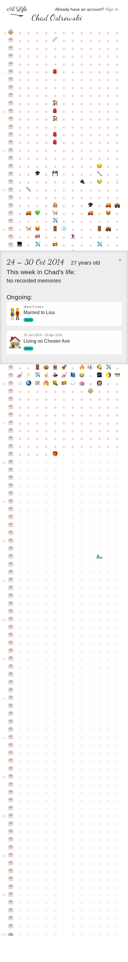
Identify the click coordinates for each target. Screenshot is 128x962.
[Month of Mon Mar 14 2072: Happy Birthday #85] (11, 816)
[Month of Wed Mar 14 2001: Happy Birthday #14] (11, 143)
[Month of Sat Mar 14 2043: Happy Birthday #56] (11, 588)
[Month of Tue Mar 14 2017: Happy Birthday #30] (11, 384)
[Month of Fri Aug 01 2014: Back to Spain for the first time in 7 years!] (55, 245)
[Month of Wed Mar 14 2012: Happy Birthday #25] (11, 229)
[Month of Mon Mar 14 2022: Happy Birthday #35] (11, 423)
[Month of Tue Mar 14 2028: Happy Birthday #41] (11, 470)
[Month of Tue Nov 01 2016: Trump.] (81, 376)
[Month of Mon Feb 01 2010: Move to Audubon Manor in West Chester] (108, 206)
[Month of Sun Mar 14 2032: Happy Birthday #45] (11, 502)
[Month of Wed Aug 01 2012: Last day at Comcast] (55, 229)
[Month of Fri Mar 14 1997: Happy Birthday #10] (11, 111)
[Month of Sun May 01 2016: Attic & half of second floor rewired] (28, 376)
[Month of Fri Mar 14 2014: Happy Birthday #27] (11, 245)
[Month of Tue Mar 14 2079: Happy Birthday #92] (11, 871)
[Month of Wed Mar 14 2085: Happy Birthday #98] (11, 918)
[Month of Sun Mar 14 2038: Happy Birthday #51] (11, 549)
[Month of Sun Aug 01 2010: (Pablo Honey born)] (55, 214)
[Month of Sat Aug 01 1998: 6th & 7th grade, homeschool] (55, 119)
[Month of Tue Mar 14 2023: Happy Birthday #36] (11, 431)
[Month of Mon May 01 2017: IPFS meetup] (28, 384)
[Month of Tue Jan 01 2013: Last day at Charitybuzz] (99, 229)
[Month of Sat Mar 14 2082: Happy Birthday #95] (11, 895)
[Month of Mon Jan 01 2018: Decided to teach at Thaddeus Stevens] (99, 384)
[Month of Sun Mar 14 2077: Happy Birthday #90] (11, 855)
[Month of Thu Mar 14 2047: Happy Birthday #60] (11, 619)
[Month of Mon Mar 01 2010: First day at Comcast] (117, 206)
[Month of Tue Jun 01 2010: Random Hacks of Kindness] (37, 214)
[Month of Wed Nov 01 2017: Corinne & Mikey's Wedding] (81, 384)
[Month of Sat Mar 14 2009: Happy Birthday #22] (11, 206)
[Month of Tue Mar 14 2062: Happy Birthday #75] (11, 737)
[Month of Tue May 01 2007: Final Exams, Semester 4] (28, 190)
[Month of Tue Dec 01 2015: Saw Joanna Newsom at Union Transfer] (90, 368)
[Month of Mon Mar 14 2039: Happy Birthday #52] (11, 557)
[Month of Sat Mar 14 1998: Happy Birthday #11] (11, 119)
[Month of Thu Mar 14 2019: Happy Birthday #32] (11, 399)
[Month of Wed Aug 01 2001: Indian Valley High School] (55, 143)
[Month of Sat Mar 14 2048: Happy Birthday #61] (11, 627)
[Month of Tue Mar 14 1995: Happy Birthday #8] (11, 96)
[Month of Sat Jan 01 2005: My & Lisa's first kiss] (99, 166)
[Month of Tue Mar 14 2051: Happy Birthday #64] (11, 651)
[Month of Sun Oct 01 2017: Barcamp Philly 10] (72, 384)
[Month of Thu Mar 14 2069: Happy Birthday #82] (11, 793)
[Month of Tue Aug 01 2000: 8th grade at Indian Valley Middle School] (55, 135)
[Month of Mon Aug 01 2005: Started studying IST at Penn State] (55, 174)
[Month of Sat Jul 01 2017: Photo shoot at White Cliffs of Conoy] (46, 384)
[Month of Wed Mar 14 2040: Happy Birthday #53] (11, 565)
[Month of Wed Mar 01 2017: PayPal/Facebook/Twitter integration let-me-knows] (117, 376)
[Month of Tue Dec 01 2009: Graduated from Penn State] (90, 206)
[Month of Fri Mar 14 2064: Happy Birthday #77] (11, 753)
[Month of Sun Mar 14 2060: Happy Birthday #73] (11, 722)
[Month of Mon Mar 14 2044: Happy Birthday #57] (11, 596)
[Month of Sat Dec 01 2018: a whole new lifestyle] (90, 391)
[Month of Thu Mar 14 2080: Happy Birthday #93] (11, 879)
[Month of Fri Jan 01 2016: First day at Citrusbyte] (99, 368)
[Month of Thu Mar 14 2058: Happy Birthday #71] (11, 706)
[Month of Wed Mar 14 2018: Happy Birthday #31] (11, 391)
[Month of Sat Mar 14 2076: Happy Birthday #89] (11, 848)
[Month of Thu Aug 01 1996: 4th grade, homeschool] (55, 104)
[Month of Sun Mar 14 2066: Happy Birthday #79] (11, 769)
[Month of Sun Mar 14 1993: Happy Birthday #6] (11, 80)
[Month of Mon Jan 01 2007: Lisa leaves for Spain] (99, 182)
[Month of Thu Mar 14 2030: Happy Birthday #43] (11, 486)
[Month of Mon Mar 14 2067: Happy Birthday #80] (11, 777)
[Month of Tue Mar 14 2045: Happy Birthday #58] (11, 604)
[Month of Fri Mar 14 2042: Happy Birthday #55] (11, 580)
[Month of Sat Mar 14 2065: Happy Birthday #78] (11, 761)
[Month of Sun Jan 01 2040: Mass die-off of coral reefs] (99, 557)
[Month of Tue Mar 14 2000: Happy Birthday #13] (11, 135)
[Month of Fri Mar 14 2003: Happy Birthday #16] (11, 158)
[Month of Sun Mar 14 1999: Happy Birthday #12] (11, 127)
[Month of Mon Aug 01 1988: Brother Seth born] (55, 40)
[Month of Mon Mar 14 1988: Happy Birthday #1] (11, 40)
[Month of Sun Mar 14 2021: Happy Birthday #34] (11, 415)
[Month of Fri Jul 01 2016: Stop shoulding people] (46, 376)
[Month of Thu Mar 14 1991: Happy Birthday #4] (11, 64)
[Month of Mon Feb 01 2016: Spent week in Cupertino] (108, 368)
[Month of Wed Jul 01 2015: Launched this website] (46, 368)
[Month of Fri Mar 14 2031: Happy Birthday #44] (11, 494)
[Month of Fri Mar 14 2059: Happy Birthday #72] (11, 714)
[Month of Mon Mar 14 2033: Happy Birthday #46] (11, 509)
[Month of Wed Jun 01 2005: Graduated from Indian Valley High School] (37, 174)
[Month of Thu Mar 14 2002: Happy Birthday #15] (11, 151)
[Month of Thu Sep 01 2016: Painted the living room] (64, 376)
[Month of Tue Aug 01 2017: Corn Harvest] (55, 384)
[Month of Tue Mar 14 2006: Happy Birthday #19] (11, 182)
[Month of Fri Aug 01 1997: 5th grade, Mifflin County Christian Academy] (55, 111)
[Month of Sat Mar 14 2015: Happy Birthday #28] (11, 368)
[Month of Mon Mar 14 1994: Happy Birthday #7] (11, 88)
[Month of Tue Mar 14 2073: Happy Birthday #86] (11, 824)
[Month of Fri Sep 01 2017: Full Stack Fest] (64, 384)
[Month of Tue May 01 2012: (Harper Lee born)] (28, 229)
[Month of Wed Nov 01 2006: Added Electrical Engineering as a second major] (81, 182)
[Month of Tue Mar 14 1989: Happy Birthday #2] (11, 48)
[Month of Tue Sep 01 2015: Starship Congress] (64, 368)
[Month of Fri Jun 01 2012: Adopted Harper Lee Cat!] (37, 229)
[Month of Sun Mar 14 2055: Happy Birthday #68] (11, 683)
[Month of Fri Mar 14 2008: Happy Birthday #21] (11, 198)
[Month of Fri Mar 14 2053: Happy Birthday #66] (11, 667)
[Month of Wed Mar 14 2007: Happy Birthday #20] (11, 190)
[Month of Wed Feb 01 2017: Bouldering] (108, 376)
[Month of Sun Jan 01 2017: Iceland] (99, 376)
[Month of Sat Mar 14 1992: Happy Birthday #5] (11, 72)
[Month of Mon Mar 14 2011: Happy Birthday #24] (11, 221)
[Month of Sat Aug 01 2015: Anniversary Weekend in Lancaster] (55, 368)
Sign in (111, 9)
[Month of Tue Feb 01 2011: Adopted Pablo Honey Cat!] (108, 214)
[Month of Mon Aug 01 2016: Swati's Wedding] (55, 376)
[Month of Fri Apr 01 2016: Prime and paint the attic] (19, 376)
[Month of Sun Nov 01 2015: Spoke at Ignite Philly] (81, 368)
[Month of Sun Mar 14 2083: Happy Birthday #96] (11, 903)
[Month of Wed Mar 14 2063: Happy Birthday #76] (11, 746)
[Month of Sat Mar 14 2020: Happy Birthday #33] (11, 407)
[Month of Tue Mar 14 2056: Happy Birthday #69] (11, 690)
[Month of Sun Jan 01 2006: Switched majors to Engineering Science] (99, 174)
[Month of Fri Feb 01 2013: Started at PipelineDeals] (108, 229)
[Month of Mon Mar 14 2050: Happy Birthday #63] (11, 643)
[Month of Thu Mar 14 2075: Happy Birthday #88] (11, 840)
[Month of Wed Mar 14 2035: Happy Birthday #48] (11, 525)
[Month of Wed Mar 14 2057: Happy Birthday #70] (11, 698)
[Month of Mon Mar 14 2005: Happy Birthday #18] (11, 174)
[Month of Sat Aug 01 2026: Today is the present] (55, 454)
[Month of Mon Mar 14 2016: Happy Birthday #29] (11, 376)
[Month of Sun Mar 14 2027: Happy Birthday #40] (11, 462)
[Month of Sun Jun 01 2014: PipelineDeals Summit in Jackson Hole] (37, 245)
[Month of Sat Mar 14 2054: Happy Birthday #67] (11, 675)
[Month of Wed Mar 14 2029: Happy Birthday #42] (11, 478)
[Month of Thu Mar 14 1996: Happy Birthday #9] (11, 104)
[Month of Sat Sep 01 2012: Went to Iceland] (64, 229)
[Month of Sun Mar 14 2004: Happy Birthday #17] (11, 166)
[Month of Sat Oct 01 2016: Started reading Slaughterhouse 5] (72, 376)
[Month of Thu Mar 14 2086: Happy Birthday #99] (11, 926)
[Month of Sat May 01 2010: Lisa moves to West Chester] (28, 214)
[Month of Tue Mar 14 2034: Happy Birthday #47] (11, 517)
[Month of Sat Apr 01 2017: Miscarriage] (19, 384)
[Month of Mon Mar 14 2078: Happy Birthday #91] (11, 864)
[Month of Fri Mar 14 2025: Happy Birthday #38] (11, 447)
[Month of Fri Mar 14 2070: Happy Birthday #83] (11, 800)
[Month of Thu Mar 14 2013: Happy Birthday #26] (11, 237)
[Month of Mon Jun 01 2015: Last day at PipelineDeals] (37, 368)
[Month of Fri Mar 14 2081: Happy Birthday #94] (11, 887)
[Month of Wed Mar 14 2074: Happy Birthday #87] (11, 832)
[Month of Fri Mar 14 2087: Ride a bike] (11, 934)
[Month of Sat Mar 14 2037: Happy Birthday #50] (11, 541)
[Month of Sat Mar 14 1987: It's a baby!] (11, 33)
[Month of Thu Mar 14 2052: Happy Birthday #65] (11, 659)
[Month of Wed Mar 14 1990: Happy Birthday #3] (11, 56)
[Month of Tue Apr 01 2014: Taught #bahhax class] (19, 245)
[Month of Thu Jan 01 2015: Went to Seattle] (99, 245)
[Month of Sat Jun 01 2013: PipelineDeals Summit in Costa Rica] (37, 237)
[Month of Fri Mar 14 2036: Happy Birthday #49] (11, 533)
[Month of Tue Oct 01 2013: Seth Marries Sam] (72, 237)
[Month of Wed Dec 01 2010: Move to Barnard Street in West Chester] (90, 214)
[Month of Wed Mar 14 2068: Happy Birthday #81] (11, 785)
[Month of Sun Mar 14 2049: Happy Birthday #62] (11, 635)
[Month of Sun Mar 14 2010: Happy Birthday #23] (11, 214)
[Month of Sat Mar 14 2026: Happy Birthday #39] (11, 454)
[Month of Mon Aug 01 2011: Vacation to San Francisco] (55, 221)
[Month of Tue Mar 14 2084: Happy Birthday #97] (11, 911)
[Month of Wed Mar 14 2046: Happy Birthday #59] (11, 612)
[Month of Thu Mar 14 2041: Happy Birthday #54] (11, 572)
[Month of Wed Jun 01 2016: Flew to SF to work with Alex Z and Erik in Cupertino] (37, 376)
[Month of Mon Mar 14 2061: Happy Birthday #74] (11, 730)
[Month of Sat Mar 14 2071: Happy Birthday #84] (11, 808)
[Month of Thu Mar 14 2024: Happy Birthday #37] (11, 439)
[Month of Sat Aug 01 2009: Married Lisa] (55, 206)
